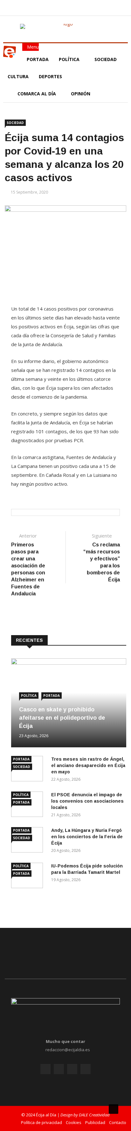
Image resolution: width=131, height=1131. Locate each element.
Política (70, 59)
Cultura (18, 76)
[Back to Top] (113, 1109)
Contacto (117, 1122)
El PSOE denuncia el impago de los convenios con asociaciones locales (87, 801)
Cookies (73, 1122)
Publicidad (95, 1122)
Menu (32, 47)
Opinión (81, 94)
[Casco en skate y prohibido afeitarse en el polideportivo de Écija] (68, 663)
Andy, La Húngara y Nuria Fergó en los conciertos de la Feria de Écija (87, 837)
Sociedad (105, 59)
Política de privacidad (41, 1122)
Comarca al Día (37, 94)
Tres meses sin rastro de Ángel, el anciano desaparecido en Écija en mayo (88, 765)
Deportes (50, 76)
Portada (38, 59)
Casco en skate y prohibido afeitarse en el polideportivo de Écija (62, 717)
